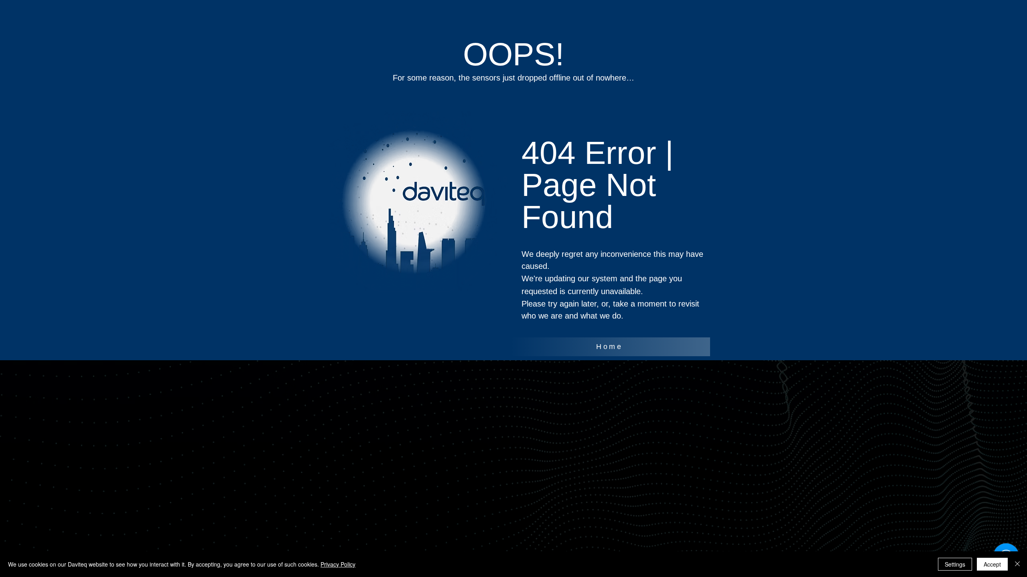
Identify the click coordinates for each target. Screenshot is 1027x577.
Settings (955, 564)
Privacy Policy (338, 564)
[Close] (1017, 564)
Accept (992, 564)
